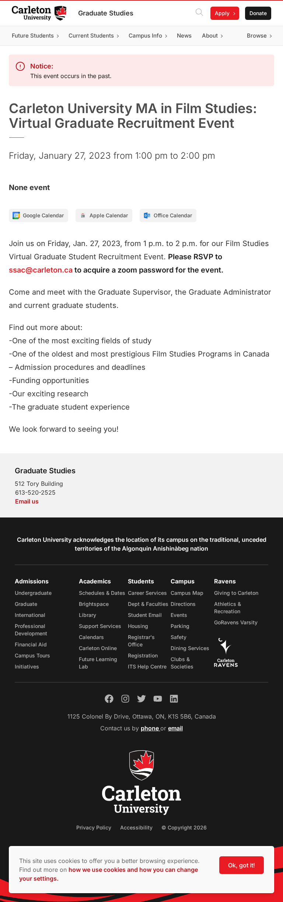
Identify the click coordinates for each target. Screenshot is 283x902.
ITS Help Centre (147, 666)
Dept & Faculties (148, 604)
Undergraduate (33, 593)
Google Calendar (43, 215)
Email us (27, 501)
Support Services (100, 626)
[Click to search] (199, 13)
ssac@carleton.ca (41, 270)
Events (179, 615)
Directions (183, 604)
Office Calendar (173, 215)
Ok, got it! (241, 865)
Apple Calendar (109, 215)
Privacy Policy (93, 827)
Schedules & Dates (102, 593)
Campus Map (187, 593)
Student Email (145, 615)
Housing (138, 626)
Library (87, 615)
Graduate (26, 604)
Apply (222, 13)
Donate (258, 13)
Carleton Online (98, 648)
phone (150, 728)
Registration (143, 655)
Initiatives (27, 666)
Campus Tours (32, 655)
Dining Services (190, 648)
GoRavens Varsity (236, 622)
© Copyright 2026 (184, 827)
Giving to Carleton (236, 593)
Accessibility (136, 827)
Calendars (91, 637)
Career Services (147, 593)
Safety (178, 637)
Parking (180, 626)
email (175, 728)
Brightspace (94, 604)
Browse (257, 35)
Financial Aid (31, 644)
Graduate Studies (105, 13)
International (30, 615)
